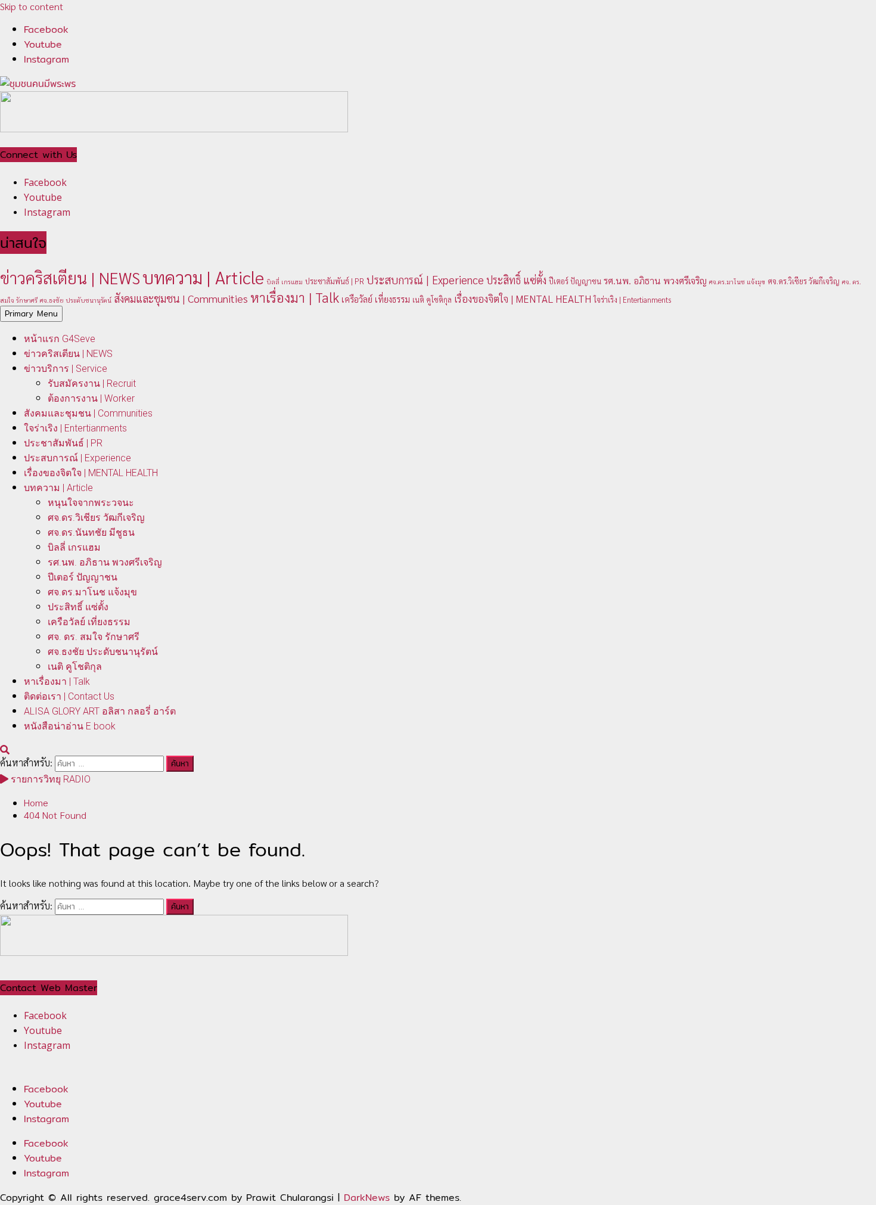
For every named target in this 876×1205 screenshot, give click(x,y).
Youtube (43, 1104)
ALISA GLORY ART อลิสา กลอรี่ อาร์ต (100, 711)
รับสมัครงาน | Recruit (92, 383)
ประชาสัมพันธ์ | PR (334, 281)
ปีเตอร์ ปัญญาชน (575, 281)
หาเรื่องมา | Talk (294, 297)
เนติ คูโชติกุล (432, 299)
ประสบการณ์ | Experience (425, 279)
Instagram (46, 1118)
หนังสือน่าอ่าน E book (70, 726)
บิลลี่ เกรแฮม (284, 281)
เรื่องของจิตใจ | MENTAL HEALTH (522, 298)
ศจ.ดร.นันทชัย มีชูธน (91, 532)
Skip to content (31, 6)
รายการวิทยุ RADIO (49, 779)
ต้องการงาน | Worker (91, 398)
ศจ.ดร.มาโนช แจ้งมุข (737, 281)
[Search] (5, 749)
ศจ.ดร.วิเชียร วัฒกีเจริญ (804, 281)
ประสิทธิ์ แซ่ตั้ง (516, 280)
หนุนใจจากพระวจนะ (91, 502)
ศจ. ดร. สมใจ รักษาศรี (93, 636)
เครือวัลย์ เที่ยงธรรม (375, 299)
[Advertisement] (174, 128)
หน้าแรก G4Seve (59, 338)
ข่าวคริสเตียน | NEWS (70, 277)
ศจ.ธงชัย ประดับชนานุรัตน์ (75, 300)
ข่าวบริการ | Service (65, 368)
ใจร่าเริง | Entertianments (632, 299)
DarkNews (367, 1197)
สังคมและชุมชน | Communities (181, 298)
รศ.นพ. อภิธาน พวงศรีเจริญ (655, 280)
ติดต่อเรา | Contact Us (69, 696)
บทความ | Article (203, 277)
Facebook (46, 1089)
